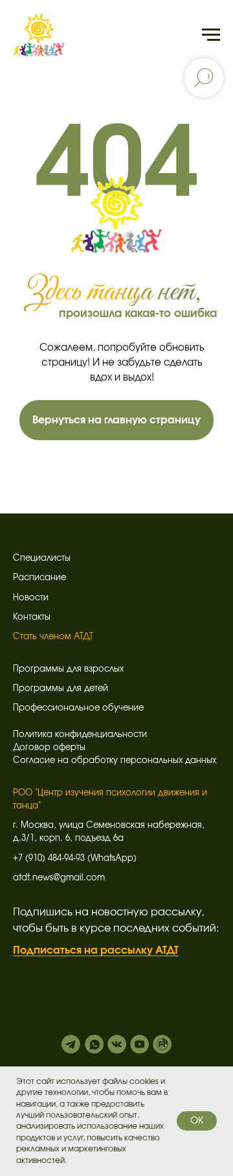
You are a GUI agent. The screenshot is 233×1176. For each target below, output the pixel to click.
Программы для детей (60, 689)
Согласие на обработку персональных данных (114, 761)
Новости (31, 598)
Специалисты (42, 558)
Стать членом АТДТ (53, 637)
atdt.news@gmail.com (59, 878)
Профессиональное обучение (78, 708)
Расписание (39, 578)
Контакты (31, 617)
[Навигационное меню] (211, 35)
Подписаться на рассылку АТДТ (96, 950)
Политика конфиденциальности (80, 735)
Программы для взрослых (68, 669)
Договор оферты (49, 748)
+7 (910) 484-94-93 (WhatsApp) (75, 858)
